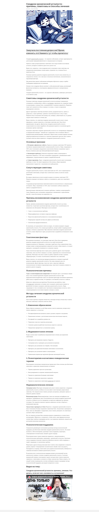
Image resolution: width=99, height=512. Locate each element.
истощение (51, 103)
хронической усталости (37, 59)
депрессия (31, 284)
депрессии (50, 381)
